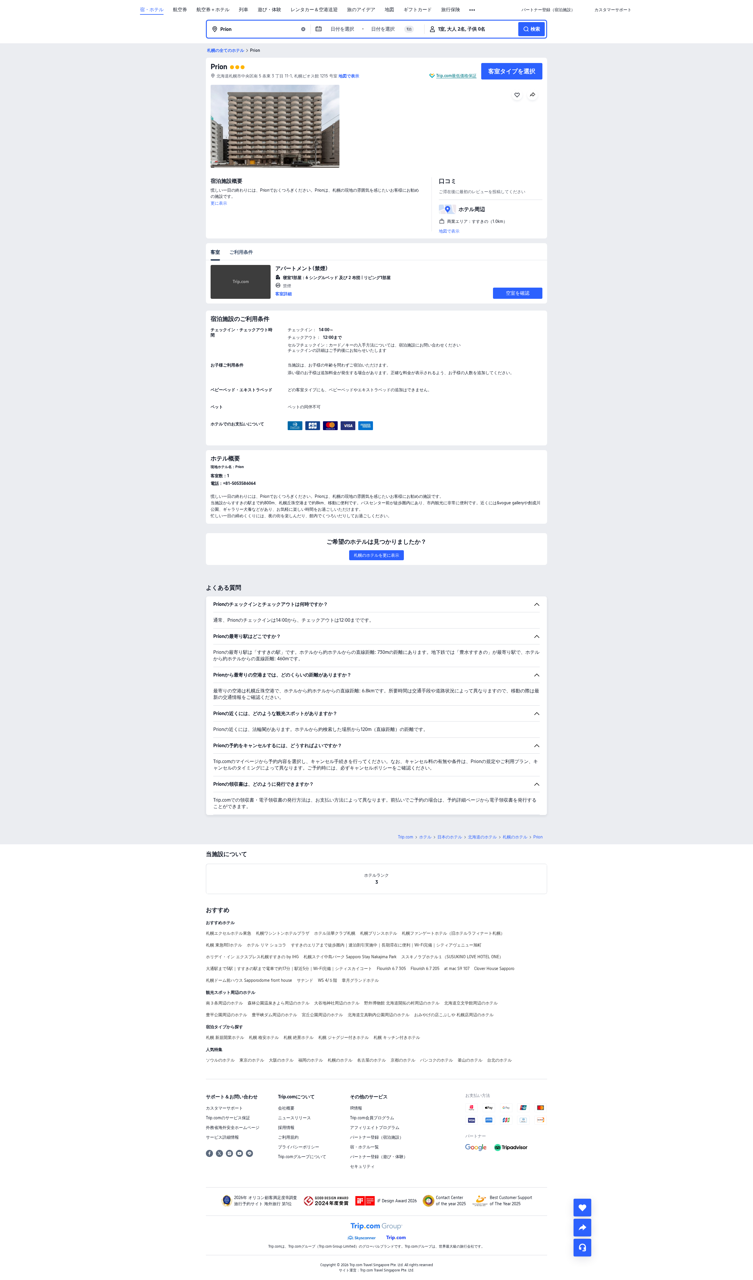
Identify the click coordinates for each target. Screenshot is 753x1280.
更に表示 (219, 203)
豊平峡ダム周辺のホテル (274, 1014)
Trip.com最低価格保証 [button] (456, 75)
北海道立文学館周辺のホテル (471, 1003)
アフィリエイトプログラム (374, 1127)
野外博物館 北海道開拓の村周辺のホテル (401, 1003)
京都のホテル (403, 1060)
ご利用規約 (288, 1137)
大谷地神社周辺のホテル (336, 1003)
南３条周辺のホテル (224, 1003)
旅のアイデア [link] (361, 9)
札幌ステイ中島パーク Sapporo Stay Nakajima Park (350, 956)
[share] (582, 1227)
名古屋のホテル (371, 1060)
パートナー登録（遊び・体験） (379, 1156)
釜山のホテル (470, 1060)
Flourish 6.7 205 (425, 968)
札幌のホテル (515, 837)
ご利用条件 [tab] (241, 252)
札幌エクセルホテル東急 (228, 933)
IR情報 (356, 1108)
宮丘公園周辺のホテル (322, 1014)
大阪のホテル (281, 1060)
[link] (548, 10)
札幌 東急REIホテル (224, 945)
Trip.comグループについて (302, 1156)
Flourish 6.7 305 (391, 968)
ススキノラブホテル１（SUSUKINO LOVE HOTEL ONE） (452, 956)
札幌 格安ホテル (264, 1037)
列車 (243, 9)
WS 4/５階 (327, 980)
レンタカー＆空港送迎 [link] (314, 9)
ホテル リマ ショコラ (266, 945)
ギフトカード (418, 9)
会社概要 (286, 1108)
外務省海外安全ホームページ (232, 1127)
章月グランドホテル (360, 980)
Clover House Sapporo (494, 968)
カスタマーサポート (224, 1108)
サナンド (305, 980)
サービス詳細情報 (222, 1137)
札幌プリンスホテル (378, 933)
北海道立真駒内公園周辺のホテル (378, 1014)
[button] (472, 10)
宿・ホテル (152, 9)
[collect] (582, 1207)
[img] (275, 126)
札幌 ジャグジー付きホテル (343, 1037)
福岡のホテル (310, 1060)
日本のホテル (449, 837)
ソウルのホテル (220, 1060)
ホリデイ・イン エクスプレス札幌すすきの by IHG (252, 956)
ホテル (425, 837)
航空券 (180, 9)
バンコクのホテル (436, 1060)
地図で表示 (449, 231)
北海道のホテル (482, 837)
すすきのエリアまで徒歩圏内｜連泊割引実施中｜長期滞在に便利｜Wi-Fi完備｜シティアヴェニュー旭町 (386, 945)
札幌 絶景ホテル (299, 1037)
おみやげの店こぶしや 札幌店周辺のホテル (454, 1014)
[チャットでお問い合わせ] (582, 1247)
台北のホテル (499, 1060)
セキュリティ (362, 1166)
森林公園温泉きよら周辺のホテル (278, 1003)
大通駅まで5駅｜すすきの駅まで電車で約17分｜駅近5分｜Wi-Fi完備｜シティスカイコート (289, 968)
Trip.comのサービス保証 (228, 1117)
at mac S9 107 (456, 968)
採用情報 (286, 1127)
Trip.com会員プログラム (372, 1117)
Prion (219, 66)
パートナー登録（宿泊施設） (377, 1137)
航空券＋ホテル (212, 9)
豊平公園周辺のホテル (226, 1014)
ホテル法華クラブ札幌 (334, 933)
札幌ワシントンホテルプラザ (282, 933)
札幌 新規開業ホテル (225, 1037)
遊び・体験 (269, 9)
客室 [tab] (215, 252)
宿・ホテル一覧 (364, 1147)
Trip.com (405, 837)
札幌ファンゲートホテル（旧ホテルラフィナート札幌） (453, 933)
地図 (389, 9)
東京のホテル (251, 1060)
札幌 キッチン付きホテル (397, 1037)
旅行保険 (450, 9)
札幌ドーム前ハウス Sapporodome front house (249, 980)
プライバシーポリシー (298, 1147)
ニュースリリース (294, 1117)
